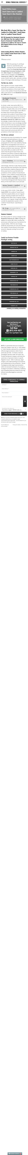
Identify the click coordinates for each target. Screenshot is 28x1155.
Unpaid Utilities (17, 19)
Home (6, 17)
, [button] (12, 99)
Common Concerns (8, 19)
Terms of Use (24, 424)
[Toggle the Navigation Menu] (2, 2)
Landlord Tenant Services (15, 17)
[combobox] (14, 409)
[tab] (14, 100)
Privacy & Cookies (16, 424)
